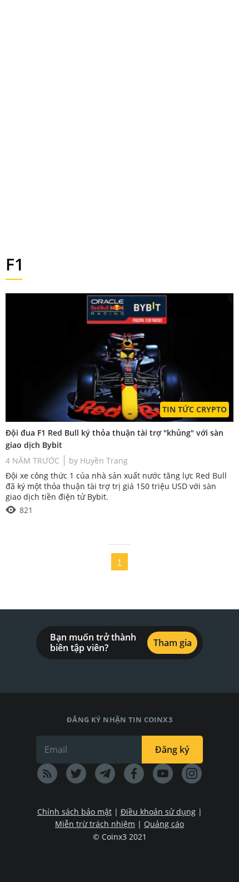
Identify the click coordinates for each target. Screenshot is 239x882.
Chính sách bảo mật (74, 811)
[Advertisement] (119, 125)
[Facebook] (134, 773)
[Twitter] (76, 773)
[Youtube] (163, 773)
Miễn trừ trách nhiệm (95, 824)
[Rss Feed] (47, 773)
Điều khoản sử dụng (158, 811)
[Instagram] (192, 773)
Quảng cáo (164, 824)
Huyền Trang (103, 460)
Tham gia (172, 643)
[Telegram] (105, 773)
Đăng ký (172, 749)
